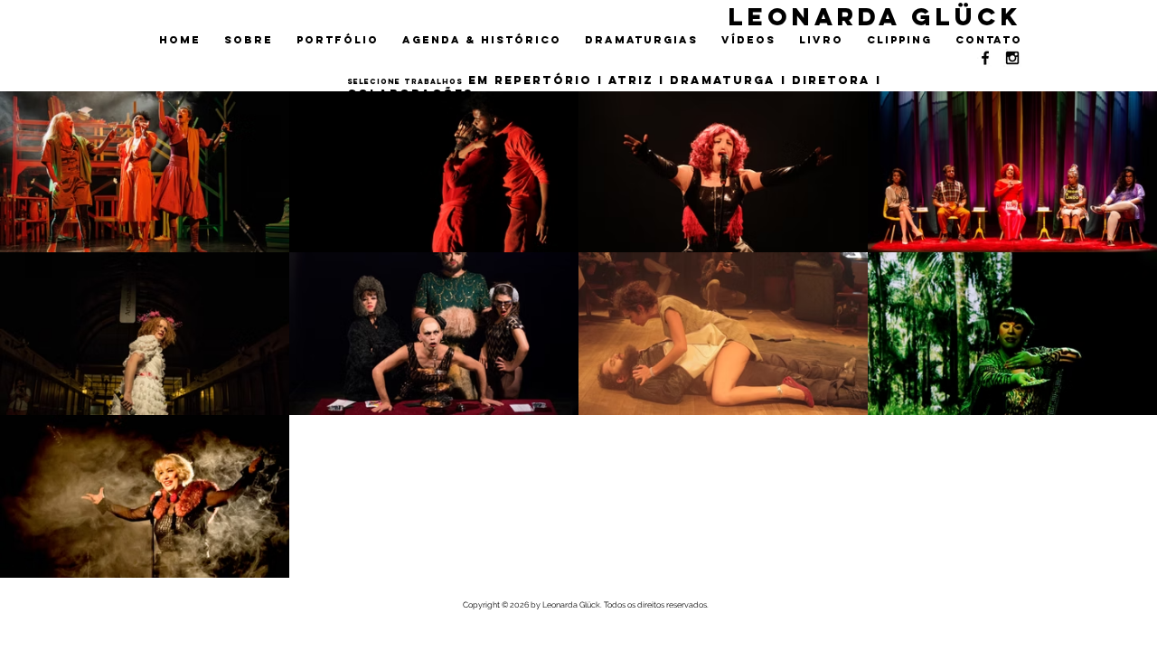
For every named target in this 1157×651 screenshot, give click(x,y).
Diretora (831, 80)
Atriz (631, 80)
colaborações (410, 93)
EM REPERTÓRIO (530, 80)
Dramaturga (723, 80)
